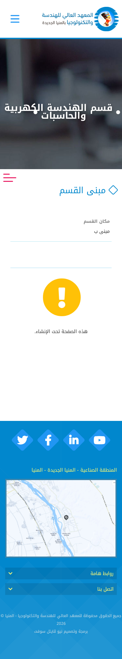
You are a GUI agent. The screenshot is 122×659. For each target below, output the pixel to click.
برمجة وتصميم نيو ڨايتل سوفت (61, 631)
